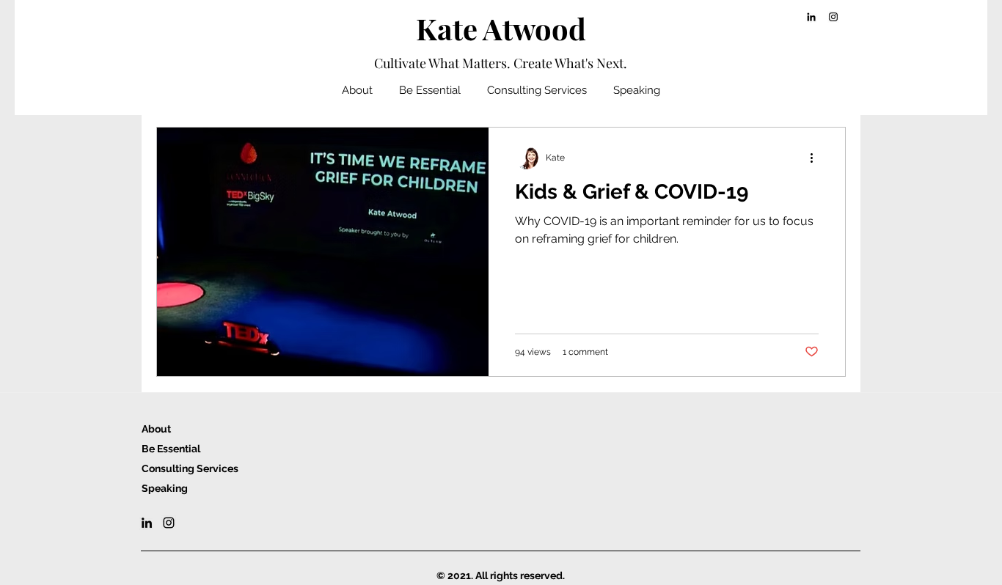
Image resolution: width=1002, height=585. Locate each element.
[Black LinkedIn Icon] (811, 17)
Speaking (165, 488)
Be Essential (171, 449)
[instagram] (833, 17)
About (156, 429)
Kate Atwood (501, 28)
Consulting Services (190, 468)
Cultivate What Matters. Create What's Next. (500, 63)
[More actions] (816, 157)
